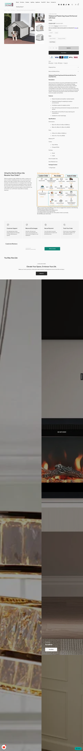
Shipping (56, 25)
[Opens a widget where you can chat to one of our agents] (78, 748)
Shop (9, 10)
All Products (13, 10)
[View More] (62, 467)
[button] (72, 4)
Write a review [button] (52, 248)
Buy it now (63, 52)
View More (51, 649)
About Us (41, 273)
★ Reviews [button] (81, 376)
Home (5, 10)
